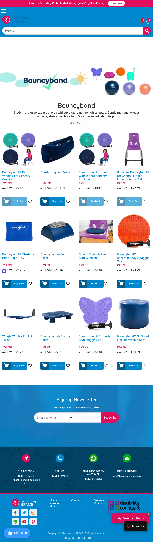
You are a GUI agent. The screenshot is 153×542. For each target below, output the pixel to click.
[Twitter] (24, 512)
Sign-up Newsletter (76, 399)
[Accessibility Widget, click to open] (4, 271)
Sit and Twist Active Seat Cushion (92, 256)
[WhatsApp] (15, 521)
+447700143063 (93, 479)
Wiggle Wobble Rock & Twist (17, 338)
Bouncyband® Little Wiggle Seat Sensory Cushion (93, 176)
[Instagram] (33, 512)
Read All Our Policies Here (76, 538)
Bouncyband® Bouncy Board (55, 338)
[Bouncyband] (15, 19)
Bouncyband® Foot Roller (53, 256)
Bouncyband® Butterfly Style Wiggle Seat (94, 338)
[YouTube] (24, 521)
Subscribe (110, 417)
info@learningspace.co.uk (127, 476)
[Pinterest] (33, 521)
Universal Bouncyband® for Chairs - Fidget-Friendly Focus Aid (133, 176)
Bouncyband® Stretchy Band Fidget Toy (18, 256)
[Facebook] (15, 512)
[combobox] (72, 31)
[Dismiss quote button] (149, 514)
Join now (116, 3)
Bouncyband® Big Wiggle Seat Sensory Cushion (16, 176)
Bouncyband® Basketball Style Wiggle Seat (133, 258)
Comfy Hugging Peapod (56, 172)
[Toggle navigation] (5, 11)
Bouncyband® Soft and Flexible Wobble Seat (133, 338)
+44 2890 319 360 (59, 476)
